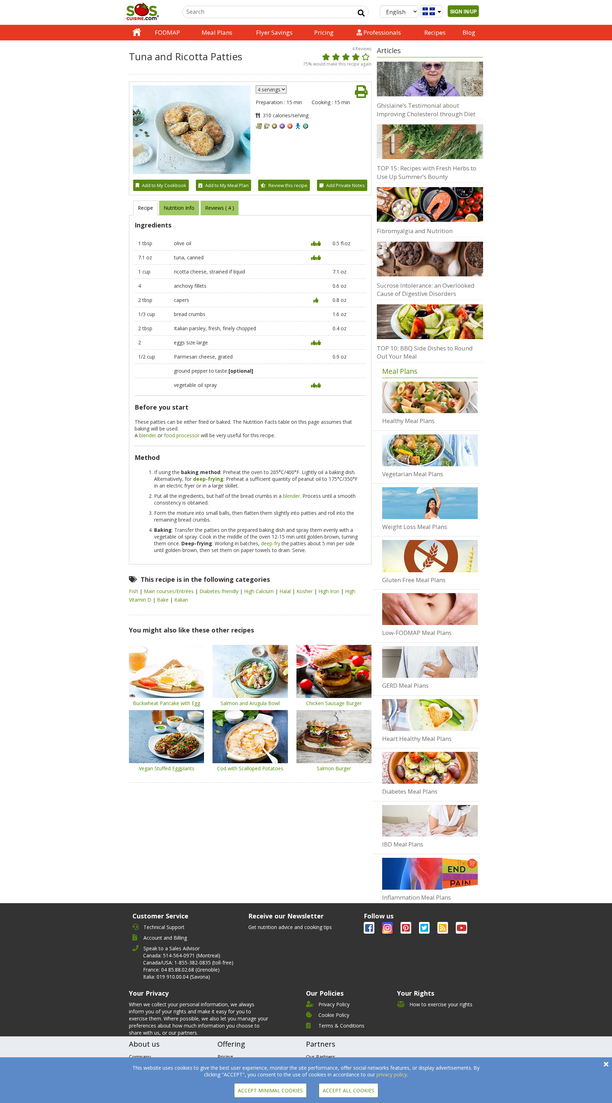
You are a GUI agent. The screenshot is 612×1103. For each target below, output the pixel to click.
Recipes (435, 32)
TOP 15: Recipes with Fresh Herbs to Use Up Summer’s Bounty (426, 172)
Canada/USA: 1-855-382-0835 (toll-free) (188, 962)
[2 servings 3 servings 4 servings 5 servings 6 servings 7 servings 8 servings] (271, 89)
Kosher (305, 591)
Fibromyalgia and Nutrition (415, 231)
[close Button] (606, 1064)
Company (140, 1056)
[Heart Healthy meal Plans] (430, 715)
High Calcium (259, 591)
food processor (181, 435)
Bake (163, 599)
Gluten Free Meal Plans (414, 580)
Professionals (381, 32)
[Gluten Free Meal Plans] (430, 556)
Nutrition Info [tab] (179, 207)
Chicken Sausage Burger (334, 703)
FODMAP (167, 32)
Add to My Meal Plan (227, 185)
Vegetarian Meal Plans (412, 474)
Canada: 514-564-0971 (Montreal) (181, 955)
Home (136, 32)
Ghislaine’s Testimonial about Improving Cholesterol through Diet (426, 109)
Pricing (324, 32)
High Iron (329, 591)
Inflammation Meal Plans (416, 897)
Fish (134, 591)
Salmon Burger (334, 768)
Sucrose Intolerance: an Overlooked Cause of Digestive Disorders (426, 289)
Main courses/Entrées (169, 591)
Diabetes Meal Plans (409, 791)
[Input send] (361, 13)
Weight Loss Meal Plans (414, 527)
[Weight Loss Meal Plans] (430, 503)
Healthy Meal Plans (408, 421)
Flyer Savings (274, 32)
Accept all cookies (348, 1090)
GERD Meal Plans (405, 685)
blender (147, 435)
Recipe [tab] (145, 207)
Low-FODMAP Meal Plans (417, 633)
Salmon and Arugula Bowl (250, 703)
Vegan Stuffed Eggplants (166, 768)
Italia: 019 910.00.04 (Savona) (176, 976)
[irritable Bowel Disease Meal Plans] (430, 821)
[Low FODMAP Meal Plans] (430, 609)
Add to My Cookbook (164, 185)
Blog (469, 32)
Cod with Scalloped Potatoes (250, 768)
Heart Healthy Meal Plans (417, 739)
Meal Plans (217, 32)
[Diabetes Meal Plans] (430, 768)
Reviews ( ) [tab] (219, 207)
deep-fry (270, 543)
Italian (181, 599)
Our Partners (320, 1056)
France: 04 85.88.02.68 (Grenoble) (181, 969)
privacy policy (391, 1074)
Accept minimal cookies (270, 1090)
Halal (285, 591)
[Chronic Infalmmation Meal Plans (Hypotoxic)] (430, 874)
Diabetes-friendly (219, 591)
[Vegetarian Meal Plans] (430, 450)
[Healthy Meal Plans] (430, 397)
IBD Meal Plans (402, 844)
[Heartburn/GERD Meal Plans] (430, 662)
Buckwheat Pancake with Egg (166, 703)
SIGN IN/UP (463, 11)
